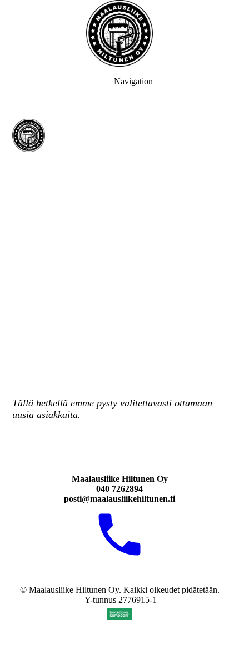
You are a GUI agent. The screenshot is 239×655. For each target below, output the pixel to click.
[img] (119, 33)
